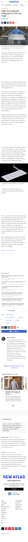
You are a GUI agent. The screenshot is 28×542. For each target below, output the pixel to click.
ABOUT (3, 505)
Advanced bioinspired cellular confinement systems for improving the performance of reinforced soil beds (12, 299)
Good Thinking (4, 8)
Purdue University (10, 250)
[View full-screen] (26, 28)
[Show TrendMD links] (25, 310)
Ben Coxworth (11, 337)
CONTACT (3, 518)
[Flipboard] (13, 23)
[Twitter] (5, 23)
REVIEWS (3, 510)
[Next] (24, 389)
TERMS (3, 514)
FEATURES (3, 508)
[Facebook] (2, 23)
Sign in (5, 424)
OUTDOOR (15, 5)
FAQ (2, 522)
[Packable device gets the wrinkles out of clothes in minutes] (14, 383)
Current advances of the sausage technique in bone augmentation (12, 287)
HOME (2, 501)
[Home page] (14, 2)
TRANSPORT (22, 5)
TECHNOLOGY (18, 505)
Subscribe (14, 489)
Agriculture (9, 320)
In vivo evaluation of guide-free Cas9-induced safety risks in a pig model (14, 282)
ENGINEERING (8, 5)
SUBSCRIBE (3, 503)
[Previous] (3, 389)
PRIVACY (3, 516)
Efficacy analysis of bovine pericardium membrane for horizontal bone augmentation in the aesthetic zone (12, 293)
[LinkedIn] (8, 23)
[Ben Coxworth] (3, 339)
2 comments (15, 331)
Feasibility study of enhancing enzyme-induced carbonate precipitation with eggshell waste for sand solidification (13, 304)
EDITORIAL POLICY (5, 506)
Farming (8, 323)
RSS (2, 520)
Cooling (20, 317)
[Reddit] (11, 23)
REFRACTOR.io (18, 508)
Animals (17, 320)
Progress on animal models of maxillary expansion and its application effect (13, 276)
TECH (2, 5)
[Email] (16, 23)
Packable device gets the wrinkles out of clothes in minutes (12, 392)
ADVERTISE (3, 512)
